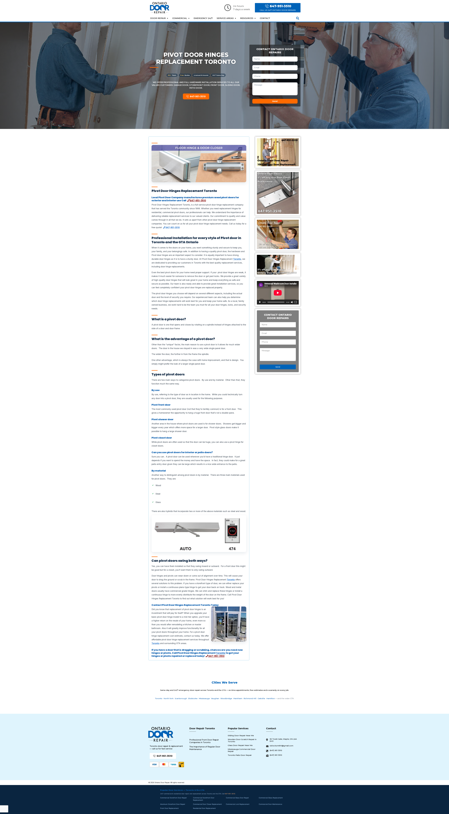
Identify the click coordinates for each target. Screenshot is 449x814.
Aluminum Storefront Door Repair (172, 804)
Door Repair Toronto (202, 728)
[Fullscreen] (296, 302)
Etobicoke (192, 698)
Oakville (261, 698)
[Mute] (292, 302)
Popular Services (238, 728)
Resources (246, 18)
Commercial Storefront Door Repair (173, 798)
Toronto (237, 259)
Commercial (179, 18)
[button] (297, 18)
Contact (265, 18)
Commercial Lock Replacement (237, 804)
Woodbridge (226, 698)
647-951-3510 (197, 200)
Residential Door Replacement (204, 808)
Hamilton (270, 698)
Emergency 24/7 (203, 18)
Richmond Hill (250, 698)
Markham (237, 698)
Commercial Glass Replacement (271, 798)
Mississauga (204, 698)
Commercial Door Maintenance (270, 804)
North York (169, 698)
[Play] (260, 302)
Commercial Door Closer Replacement (207, 804)
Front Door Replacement (169, 808)
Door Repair (158, 18)
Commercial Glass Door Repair (237, 798)
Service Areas (225, 18)
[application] (278, 292)
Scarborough (181, 698)
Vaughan (215, 698)
